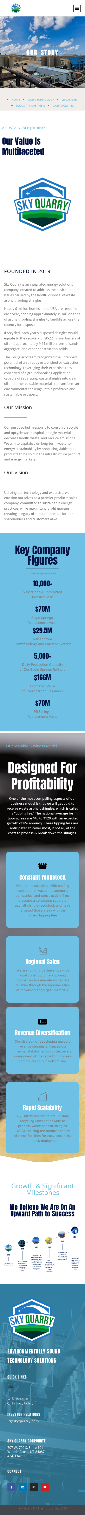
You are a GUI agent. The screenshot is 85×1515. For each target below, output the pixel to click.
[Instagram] (34, 1487)
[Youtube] (45, 1487)
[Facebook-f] (11, 1487)
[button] (77, 8)
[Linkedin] (23, 1487)
